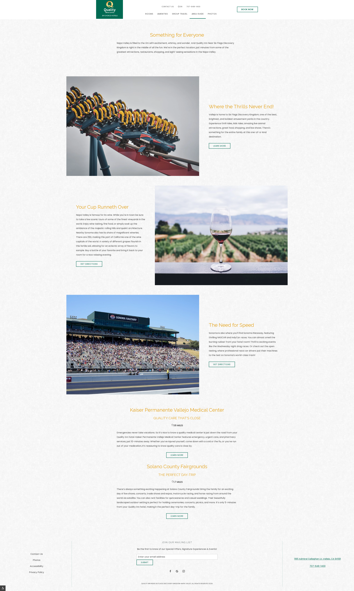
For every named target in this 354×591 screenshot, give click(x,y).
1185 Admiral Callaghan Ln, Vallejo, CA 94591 (317, 560)
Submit (145, 564)
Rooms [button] (149, 13)
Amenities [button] (162, 13)
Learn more (219, 146)
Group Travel (180, 13)
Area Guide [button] (198, 13)
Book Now (247, 9)
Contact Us (168, 6)
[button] (3, 588)
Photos (212, 13)
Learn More (177, 455)
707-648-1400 (193, 6)
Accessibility (36, 567)
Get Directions (89, 264)
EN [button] (181, 6)
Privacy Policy (36, 573)
